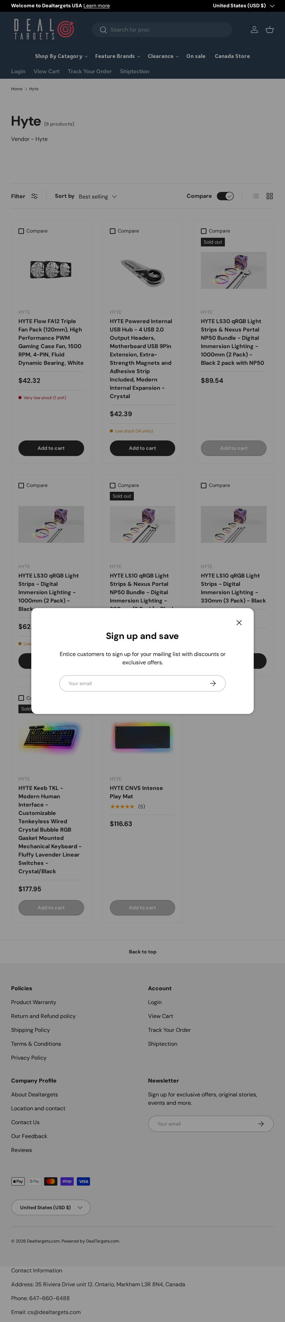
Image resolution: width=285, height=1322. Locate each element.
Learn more (96, 5)
